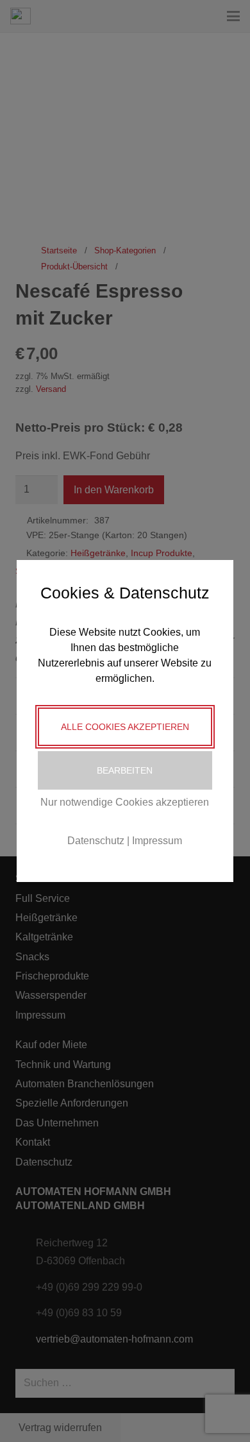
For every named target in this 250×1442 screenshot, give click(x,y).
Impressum (157, 840)
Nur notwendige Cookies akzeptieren (124, 802)
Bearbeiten (125, 770)
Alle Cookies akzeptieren (125, 727)
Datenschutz (95, 840)
